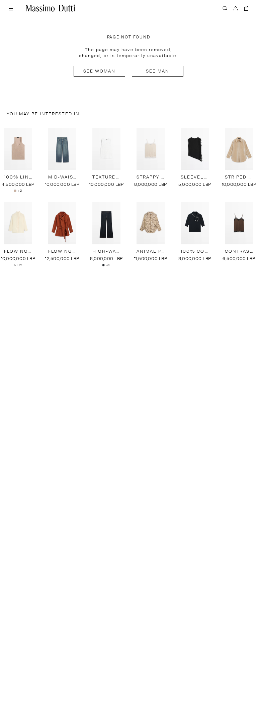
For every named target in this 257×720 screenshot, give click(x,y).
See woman (99, 71)
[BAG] (246, 8)
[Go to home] (50, 8)
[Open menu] (11, 8)
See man (158, 71)
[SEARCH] (225, 8)
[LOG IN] (236, 8)
